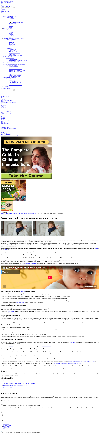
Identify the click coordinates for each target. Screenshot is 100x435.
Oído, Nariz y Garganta (6, 119)
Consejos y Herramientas (11, 65)
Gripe (2, 116)
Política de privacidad (8, 426)
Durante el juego (12, 40)
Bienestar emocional (13, 31)
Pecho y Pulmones (5, 123)
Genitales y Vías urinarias (6, 113)
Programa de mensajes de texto (15, 74)
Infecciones (3, 117)
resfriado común (21, 308)
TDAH (2, 132)
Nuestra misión (9, 78)
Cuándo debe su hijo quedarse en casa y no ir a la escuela (15, 387)
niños (23, 263)
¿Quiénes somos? (7, 425)
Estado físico (11, 33)
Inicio (2, 12)
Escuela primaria (12, 23)
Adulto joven (11, 19)
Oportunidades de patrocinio (15, 82)
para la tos (11, 346)
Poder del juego (12, 54)
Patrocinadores (5, 3)
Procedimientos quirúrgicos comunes (8, 128)
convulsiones (76, 319)
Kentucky (6, 249)
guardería (63, 351)
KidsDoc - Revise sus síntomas (15, 69)
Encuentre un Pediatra (5, 88)
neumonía (48, 319)
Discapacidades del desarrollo (7, 110)
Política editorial (6, 428)
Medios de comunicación (14, 51)
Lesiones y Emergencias (14, 61)
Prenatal (10, 27)
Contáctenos (6, 424)
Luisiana (96, 248)
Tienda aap (5, 86)
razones (23, 291)
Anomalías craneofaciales (6, 100)
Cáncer (2, 104)
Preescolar (11, 26)
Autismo (2, 101)
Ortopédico (3, 122)
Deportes (11, 32)
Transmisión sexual (5, 133)
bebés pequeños (11, 311)
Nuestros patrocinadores (14, 81)
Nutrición (11, 34)
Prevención (3, 126)
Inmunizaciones (12, 45)
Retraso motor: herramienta (14, 76)
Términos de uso (6, 427)
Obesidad (3, 118)
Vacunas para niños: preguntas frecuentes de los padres (15, 385)
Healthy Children (4, 213)
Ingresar (2, 5)
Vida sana (8, 29)
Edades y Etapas (9, 17)
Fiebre (2, 112)
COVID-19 (3, 107)
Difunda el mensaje (13, 83)
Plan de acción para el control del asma (17, 70)
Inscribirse (7, 5)
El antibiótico (73, 342)
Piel (1, 124)
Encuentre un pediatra (13, 67)
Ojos (2, 121)
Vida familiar (9, 48)
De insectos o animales (5, 108)
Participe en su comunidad (14, 53)
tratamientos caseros (46, 346)
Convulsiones (3, 105)
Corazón (2, 106)
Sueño (10, 37)
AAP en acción (12, 80)
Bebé (10, 21)
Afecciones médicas (13, 59)
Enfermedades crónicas (5, 111)
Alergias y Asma (4, 99)
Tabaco (2, 131)
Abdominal (3, 97)
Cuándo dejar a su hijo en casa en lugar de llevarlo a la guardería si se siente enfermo (21, 380)
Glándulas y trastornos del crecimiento (9, 115)
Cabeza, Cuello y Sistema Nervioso (8, 102)
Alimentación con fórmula (17, 22)
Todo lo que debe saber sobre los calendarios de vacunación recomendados (19, 383)
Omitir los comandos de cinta (7, 1)
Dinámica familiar (12, 49)
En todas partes (12, 44)
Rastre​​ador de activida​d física (15, 75)
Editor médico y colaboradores (15, 85)
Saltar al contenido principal (7, 2)
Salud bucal (11, 35)
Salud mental (3, 129)
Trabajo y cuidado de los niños (15, 55)
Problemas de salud (10, 58)
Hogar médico (12, 50)
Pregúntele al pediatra (13, 72)
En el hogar (11, 42)
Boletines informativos (13, 66)
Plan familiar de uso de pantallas (16, 71)
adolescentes (27, 263)
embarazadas (34, 263)
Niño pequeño (12, 24)
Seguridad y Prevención (11, 39)
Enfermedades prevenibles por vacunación (18, 60)
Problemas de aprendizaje (6, 127)
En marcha (11, 43)
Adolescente (11, 18)
